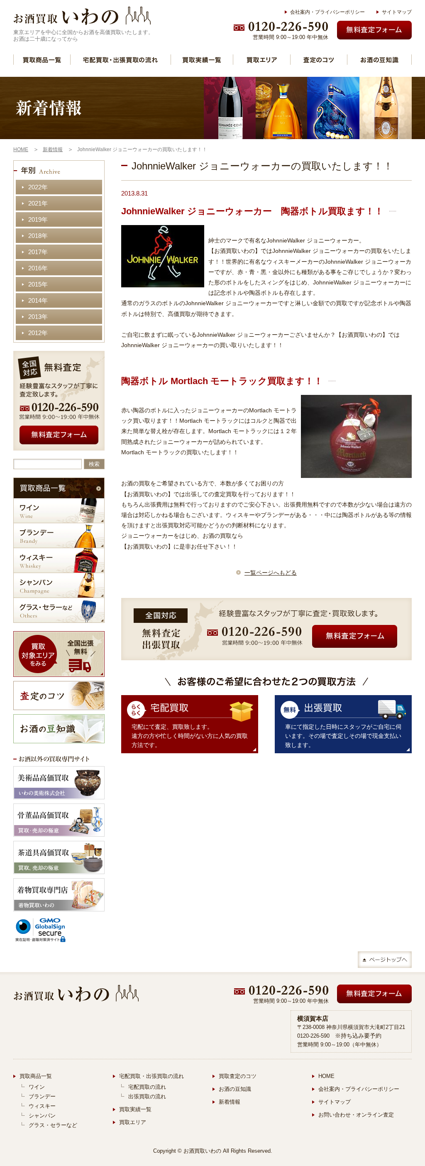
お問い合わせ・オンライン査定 (356, 1115)
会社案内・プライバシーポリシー (327, 12)
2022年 (38, 187)
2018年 (38, 235)
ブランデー (59, 535)
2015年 (38, 284)
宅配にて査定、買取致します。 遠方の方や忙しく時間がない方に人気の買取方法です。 (190, 735)
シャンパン (59, 585)
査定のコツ (319, 60)
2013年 (38, 316)
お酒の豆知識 (379, 60)
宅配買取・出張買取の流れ (121, 60)
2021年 (38, 203)
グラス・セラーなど (59, 610)
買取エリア (261, 60)
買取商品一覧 (42, 60)
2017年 (38, 251)
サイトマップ (397, 12)
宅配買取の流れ (147, 1087)
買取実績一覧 (202, 60)
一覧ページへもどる (270, 572)
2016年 (38, 268)
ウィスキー (59, 560)
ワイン (59, 510)
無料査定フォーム (374, 30)
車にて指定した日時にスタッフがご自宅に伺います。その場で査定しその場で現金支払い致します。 (343, 735)
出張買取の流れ (147, 1096)
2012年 (38, 332)
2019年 (38, 219)
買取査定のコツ (237, 1076)
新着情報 (229, 1102)
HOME (326, 1076)
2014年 (38, 300)
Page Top (385, 959)
